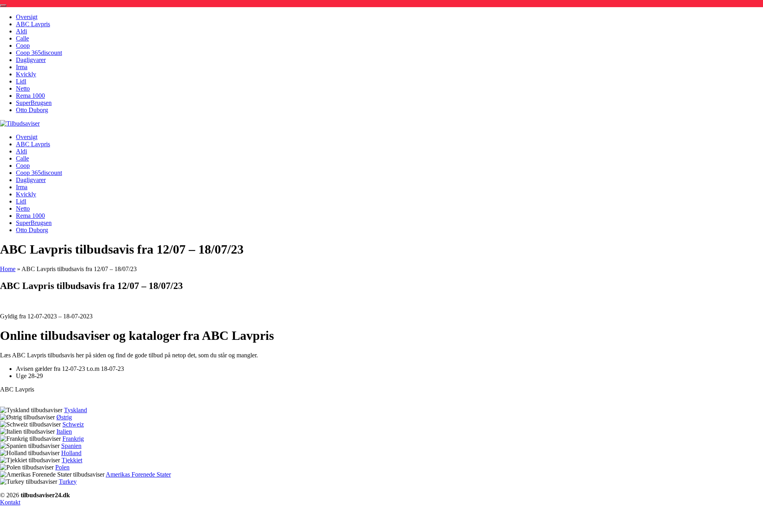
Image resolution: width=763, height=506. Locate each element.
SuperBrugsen (34, 102)
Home (7, 269)
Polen (62, 467)
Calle (22, 38)
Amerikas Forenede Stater (138, 474)
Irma (21, 67)
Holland (71, 453)
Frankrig (73, 438)
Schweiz (73, 424)
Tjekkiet (72, 460)
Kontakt (10, 502)
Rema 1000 (30, 95)
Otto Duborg (32, 110)
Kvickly (26, 74)
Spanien (71, 445)
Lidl (21, 81)
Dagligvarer (31, 59)
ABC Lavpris (33, 24)
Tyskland (75, 410)
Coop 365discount (39, 52)
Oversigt (26, 17)
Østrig (64, 417)
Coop (23, 45)
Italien (64, 431)
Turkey (68, 481)
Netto (23, 88)
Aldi (21, 31)
